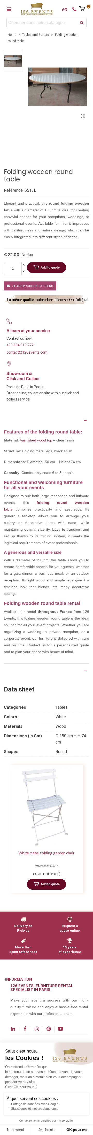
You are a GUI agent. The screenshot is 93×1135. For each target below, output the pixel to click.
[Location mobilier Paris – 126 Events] (36, 9)
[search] (82, 22)
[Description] (46, 420)
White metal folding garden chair (46, 852)
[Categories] (9, 9)
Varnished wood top (36, 440)
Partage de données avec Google (34, 1104)
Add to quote (50, 267)
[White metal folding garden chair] (46, 806)
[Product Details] (46, 671)
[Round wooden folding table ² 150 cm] (83, 116)
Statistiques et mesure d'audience (34, 1109)
